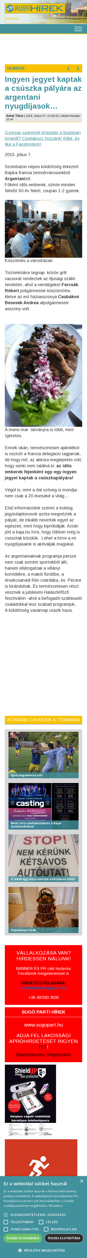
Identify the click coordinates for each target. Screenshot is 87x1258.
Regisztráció (59, 1054)
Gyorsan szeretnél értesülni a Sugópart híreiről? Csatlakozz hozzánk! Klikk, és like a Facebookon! (43, 138)
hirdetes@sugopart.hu (43, 988)
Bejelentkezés (30, 1054)
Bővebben (56, 1206)
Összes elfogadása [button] (23, 1238)
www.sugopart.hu (43, 1024)
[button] (43, 1250)
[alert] (43, 1217)
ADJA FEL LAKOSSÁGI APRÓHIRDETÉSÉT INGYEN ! (43, 1041)
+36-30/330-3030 (43, 997)
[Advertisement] (43, 48)
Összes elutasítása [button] (64, 1238)
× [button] (81, 1181)
